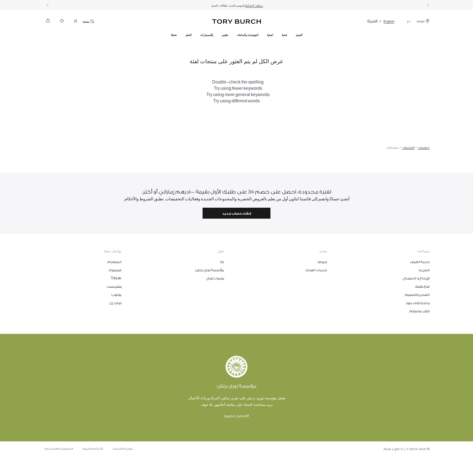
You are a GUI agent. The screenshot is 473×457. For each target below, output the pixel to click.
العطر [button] (188, 35)
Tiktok (116, 278)
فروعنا (421, 21)
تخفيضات (423, 147)
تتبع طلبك (422, 286)
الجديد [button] (299, 35)
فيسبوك (115, 270)
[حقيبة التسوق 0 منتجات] (50, 22)
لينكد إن (115, 303)
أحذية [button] (270, 35)
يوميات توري (215, 278)
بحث (86, 22)
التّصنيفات (408, 147)
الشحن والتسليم (417, 295)
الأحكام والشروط (92, 448)
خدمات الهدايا (316, 270)
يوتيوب (116, 295)
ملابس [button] (225, 35)
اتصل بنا (424, 270)
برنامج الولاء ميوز (418, 303)
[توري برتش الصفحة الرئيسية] (236, 21)
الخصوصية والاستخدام (59, 448)
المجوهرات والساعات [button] (247, 35)
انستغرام (115, 262)
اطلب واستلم (419, 311)
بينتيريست (114, 286)
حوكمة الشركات (123, 448)
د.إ (408, 21)
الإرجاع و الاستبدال (416, 278)
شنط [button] (284, 35)
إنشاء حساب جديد (236, 213)
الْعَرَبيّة (372, 21)
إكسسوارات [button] (206, 35)
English (388, 21)
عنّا (222, 262)
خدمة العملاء (420, 262)
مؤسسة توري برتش (209, 270)
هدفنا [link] (174, 35)
